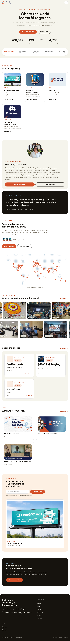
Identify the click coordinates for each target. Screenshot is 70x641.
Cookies (66, 637)
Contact (4, 630)
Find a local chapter (28, 31)
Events (39, 603)
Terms (60, 637)
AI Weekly (40, 612)
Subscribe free (38, 491)
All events (64, 298)
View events (44, 31)
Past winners (50, 184)
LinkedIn (17, 609)
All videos (64, 411)
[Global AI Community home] (6, 2)
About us (4, 627)
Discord (28, 612)
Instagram (18, 612)
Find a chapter (9, 246)
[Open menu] (66, 2)
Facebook (7, 612)
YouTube (7, 609)
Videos (39, 609)
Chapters (39, 606)
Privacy (55, 637)
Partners (39, 618)
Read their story (19, 184)
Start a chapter (25, 246)
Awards (39, 615)
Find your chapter (14, 580)
